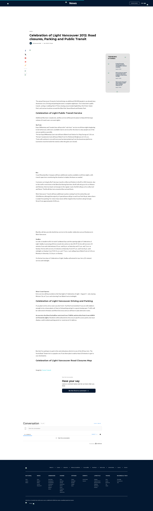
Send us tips (102, 467)
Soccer (72, 485)
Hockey (72, 479)
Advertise (66, 467)
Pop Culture (96, 485)
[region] (62, 433)
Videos (107, 485)
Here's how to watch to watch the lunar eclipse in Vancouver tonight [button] (121, 74)
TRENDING (112, 57)
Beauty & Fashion (97, 482)
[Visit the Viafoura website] (98, 443)
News (27, 479)
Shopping (96, 484)
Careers (125, 467)
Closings (61, 482)
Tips (106, 484)
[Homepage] (29, 467)
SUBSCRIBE (134, 3)
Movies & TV (39, 485)
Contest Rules (111, 467)
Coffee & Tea (62, 492)
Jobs (118, 482)
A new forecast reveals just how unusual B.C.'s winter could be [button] (121, 65)
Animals (38, 484)
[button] (111, 65)
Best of (61, 485)
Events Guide (85, 479)
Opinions (50, 487)
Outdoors (96, 479)
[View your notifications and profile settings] (100, 434)
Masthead (94, 467)
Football (72, 484)
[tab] (27, 434)
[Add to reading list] (25, 75)
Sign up (99, 423)
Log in (95, 423)
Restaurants (62, 484)
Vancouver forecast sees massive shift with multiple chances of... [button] (121, 83)
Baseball (73, 482)
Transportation (51, 482)
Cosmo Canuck (46, 370)
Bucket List (108, 482)
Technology (119, 479)
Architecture (50, 484)
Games (119, 467)
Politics (27, 482)
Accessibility (86, 467)
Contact (58, 467)
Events (61, 487)
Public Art (50, 485)
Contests (95, 487)
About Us (51, 467)
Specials (61, 490)
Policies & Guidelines (75, 467)
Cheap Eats (62, 488)
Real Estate (50, 479)
